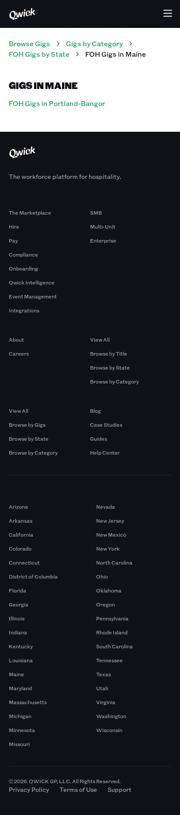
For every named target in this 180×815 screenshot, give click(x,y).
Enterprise (103, 240)
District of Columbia (33, 576)
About (16, 339)
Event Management (33, 296)
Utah (102, 688)
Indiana (18, 632)
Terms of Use (78, 789)
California (21, 534)
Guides (98, 438)
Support (119, 789)
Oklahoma (108, 590)
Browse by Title (108, 353)
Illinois (16, 618)
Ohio (102, 576)
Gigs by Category (94, 43)
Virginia (105, 702)
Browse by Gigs (27, 424)
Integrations (24, 310)
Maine (16, 674)
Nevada (105, 506)
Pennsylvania (112, 618)
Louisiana (21, 660)
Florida (17, 590)
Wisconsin (109, 729)
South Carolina (114, 646)
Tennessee (109, 660)
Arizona (18, 506)
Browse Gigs (29, 43)
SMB (96, 212)
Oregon (105, 604)
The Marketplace (30, 212)
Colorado (20, 548)
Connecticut (24, 562)
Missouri (19, 743)
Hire (14, 226)
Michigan (20, 715)
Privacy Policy (29, 789)
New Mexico (111, 534)
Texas (103, 674)
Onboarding (23, 268)
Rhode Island (112, 632)
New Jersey (110, 520)
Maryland (20, 688)
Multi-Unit (102, 226)
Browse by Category (114, 381)
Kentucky (21, 646)
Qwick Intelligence (32, 282)
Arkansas (20, 520)
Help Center (105, 452)
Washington (111, 715)
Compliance (23, 254)
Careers (19, 353)
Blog (95, 410)
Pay (13, 240)
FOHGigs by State (39, 53)
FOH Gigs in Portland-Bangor (57, 103)
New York (108, 548)
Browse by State (110, 367)
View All (100, 339)
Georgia (18, 604)
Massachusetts (28, 702)
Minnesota (22, 729)
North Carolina (114, 562)
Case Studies (106, 424)
